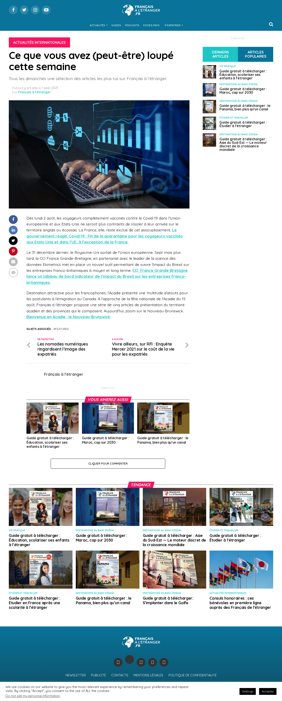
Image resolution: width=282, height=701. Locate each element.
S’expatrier (172, 25)
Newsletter (76, 675)
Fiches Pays (151, 25)
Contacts (119, 675)
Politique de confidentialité (193, 675)
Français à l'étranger (34, 92)
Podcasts (132, 25)
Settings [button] (247, 691)
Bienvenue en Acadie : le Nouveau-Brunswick (68, 316)
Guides (116, 25)
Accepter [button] (268, 691)
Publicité (98, 675)
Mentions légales (148, 675)
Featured (62, 329)
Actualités (97, 25)
